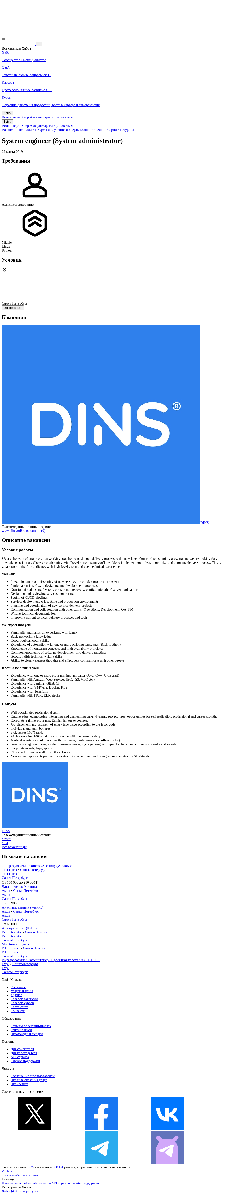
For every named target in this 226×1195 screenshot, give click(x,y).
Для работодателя (24, 1053)
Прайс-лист (19, 1084)
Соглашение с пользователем (33, 1076)
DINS (204, 523)
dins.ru (6, 839)
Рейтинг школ (21, 1030)
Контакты (18, 1011)
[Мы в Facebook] (101, 1129)
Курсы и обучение (51, 130)
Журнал (128, 130)
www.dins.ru (11, 531)
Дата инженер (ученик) (19, 886)
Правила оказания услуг (29, 1080)
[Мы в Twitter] (35, 1129)
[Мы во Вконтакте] (167, 1129)
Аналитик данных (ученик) (22, 907)
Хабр (5, 1191)
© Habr (7, 1171)
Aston (6, 890)
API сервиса (20, 1057)
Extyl (5, 964)
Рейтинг (101, 130)
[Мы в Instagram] (35, 1163)
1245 (30, 1167)
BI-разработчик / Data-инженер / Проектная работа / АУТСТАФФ (51, 960)
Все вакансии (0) (32, 531)
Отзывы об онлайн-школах (31, 1026)
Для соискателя (22, 1049)
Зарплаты (115, 130)
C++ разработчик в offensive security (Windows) (37, 866)
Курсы (34, 1191)
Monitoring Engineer (16, 944)
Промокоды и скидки (27, 1034)
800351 (58, 1167)
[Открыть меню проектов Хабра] (3, 39)
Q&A (13, 1191)
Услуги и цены (22, 991)
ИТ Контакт (11, 948)
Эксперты (72, 130)
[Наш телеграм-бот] (167, 1163)
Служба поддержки (25, 1061)
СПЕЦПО (9, 870)
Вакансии (9, 130)
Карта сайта (19, 1007)
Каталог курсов (22, 1003)
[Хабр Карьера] (19, 44)
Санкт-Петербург (33, 870)
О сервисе (18, 987)
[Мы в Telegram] (101, 1163)
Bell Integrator (12, 932)
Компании (87, 130)
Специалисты (27, 130)
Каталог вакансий (24, 999)
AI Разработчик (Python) (20, 928)
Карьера (23, 1191)
